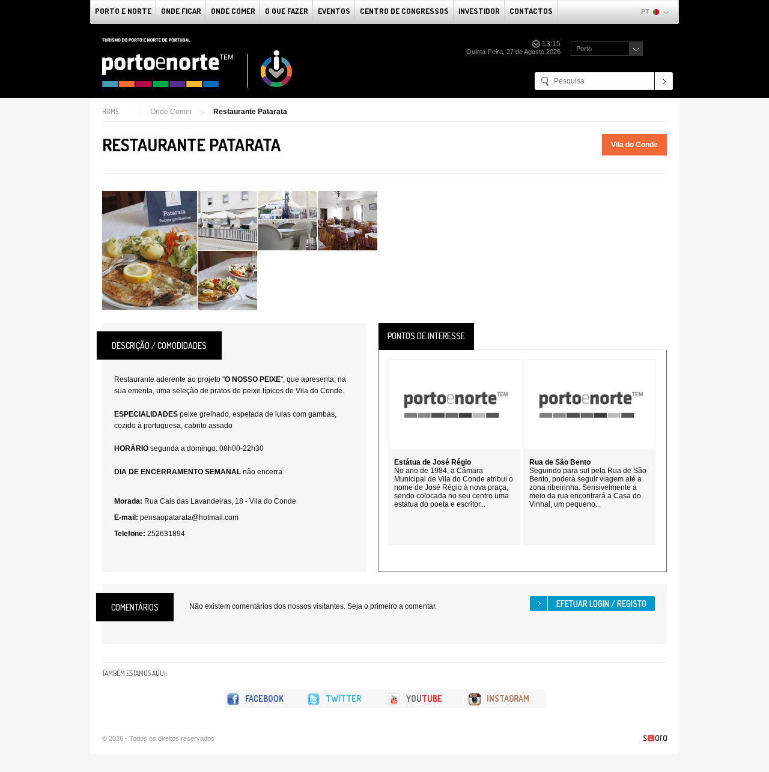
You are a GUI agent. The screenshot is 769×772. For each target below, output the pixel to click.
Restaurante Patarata (250, 111)
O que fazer (286, 11)
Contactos (531, 11)
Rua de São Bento (560, 462)
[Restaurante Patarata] (149, 250)
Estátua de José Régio (432, 462)
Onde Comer (233, 11)
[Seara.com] (655, 738)
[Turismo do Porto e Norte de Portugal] (197, 63)
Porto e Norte (123, 11)
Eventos (334, 11)
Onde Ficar (181, 11)
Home (110, 111)
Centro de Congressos (404, 11)
